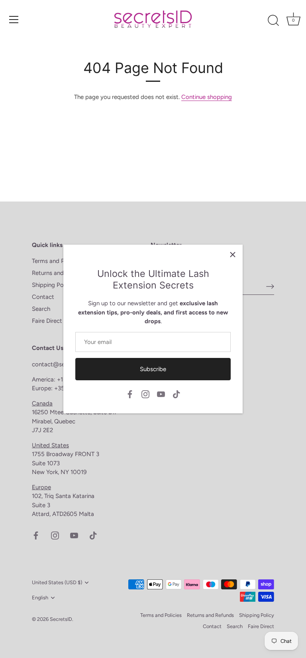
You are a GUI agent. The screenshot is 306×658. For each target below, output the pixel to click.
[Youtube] (161, 393)
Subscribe (153, 369)
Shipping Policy (52, 284)
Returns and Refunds (59, 273)
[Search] (273, 21)
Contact (43, 296)
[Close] (232, 254)
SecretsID (61, 619)
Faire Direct (47, 320)
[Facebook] (130, 393)
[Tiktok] (176, 393)
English (40, 598)
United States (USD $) (57, 582)
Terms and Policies (56, 261)
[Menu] (14, 19)
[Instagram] (145, 393)
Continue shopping (206, 97)
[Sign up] (270, 286)
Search (41, 308)
